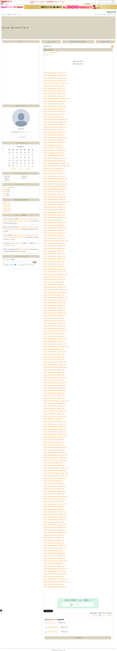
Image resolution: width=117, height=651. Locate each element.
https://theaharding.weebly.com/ (54, 155)
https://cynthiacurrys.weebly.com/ (55, 416)
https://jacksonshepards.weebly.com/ (56, 468)
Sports (5, 191)
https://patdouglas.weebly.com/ (54, 192)
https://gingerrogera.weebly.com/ (54, 393)
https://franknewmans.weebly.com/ (55, 429)
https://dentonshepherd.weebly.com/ (56, 274)
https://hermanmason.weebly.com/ (55, 527)
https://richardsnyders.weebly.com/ (55, 561)
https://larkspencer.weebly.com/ (54, 450)
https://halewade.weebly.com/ (53, 220)
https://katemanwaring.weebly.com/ (55, 75)
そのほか (6, 3)
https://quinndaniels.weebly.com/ (54, 109)
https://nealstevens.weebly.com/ (54, 321)
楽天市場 (113, 4)
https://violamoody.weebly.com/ (54, 359)
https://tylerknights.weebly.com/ (54, 509)
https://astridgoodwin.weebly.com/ (55, 587)
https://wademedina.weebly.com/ (54, 212)
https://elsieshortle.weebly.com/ (54, 375)
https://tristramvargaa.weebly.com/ (55, 478)
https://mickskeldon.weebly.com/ (54, 73)
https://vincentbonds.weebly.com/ (55, 272)
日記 (9, 14)
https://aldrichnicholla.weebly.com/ (55, 388)
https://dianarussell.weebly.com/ (54, 130)
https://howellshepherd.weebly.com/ (55, 189)
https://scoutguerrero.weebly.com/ (55, 181)
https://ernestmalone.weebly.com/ (55, 421)
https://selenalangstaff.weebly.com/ (55, 457)
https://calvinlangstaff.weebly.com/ (55, 186)
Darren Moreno (53, 632)
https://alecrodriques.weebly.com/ (55, 287)
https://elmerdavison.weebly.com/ (55, 403)
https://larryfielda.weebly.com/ (53, 349)
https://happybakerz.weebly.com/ (54, 308)
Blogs (5, 189)
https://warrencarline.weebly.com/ (55, 499)
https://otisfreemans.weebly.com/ (55, 432)
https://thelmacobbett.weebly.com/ (55, 470)
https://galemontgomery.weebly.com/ (56, 297)
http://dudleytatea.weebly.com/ (54, 439)
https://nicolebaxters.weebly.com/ (55, 80)
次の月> (28, 169)
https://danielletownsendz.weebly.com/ (56, 202)
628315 (110, 12)
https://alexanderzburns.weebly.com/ (56, 496)
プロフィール (16, 14)
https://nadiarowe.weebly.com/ (54, 537)
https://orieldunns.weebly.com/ (54, 372)
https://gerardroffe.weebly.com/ (54, 584)
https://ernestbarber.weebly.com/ (54, 142)
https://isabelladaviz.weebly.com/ (55, 256)
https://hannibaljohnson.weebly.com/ (56, 339)
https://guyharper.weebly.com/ (53, 463)
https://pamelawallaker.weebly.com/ (55, 158)
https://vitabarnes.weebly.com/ (54, 235)
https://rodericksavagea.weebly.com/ (56, 473)
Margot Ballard (53, 627)
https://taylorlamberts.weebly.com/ (55, 545)
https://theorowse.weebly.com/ (54, 282)
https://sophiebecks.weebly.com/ (54, 194)
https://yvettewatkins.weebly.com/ (55, 313)
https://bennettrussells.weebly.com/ (55, 517)
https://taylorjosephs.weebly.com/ (55, 222)
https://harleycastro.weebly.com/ (54, 558)
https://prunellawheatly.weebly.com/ (55, 574)
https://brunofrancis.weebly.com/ (54, 277)
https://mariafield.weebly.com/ (53, 442)
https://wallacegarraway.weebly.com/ (56, 476)
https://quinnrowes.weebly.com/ (54, 264)
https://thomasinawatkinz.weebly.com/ (56, 163)
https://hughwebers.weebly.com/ (54, 341)
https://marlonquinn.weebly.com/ (54, 93)
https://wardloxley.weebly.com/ (54, 522)
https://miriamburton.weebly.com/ (55, 243)
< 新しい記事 (51, 42)
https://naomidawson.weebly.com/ (55, 548)
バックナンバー (21, 173)
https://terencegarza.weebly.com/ (55, 111)
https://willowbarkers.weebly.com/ (55, 437)
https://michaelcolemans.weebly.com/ (56, 346)
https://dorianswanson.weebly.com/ (55, 290)
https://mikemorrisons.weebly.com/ (55, 365)
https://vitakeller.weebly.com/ (53, 145)
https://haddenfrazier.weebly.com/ (55, 571)
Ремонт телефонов (24, 249)
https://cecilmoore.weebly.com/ (54, 408)
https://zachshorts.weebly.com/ (54, 168)
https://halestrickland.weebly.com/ (55, 326)
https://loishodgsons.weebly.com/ (55, 305)
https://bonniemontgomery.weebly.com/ (56, 99)
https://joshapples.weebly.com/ (54, 104)
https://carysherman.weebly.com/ (55, 530)
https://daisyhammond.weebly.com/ (55, 532)
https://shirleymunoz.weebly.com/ (55, 238)
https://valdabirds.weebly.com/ (54, 153)
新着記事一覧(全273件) (78, 42)
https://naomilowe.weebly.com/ (54, 334)
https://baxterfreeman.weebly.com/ (55, 106)
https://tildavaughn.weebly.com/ (54, 140)
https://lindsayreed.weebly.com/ (54, 86)
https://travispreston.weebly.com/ (55, 504)
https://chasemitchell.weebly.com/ (55, 217)
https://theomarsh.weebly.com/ (54, 507)
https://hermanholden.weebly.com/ (55, 101)
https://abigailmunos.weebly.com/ (55, 310)
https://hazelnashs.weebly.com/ (54, 225)
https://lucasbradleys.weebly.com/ (55, 352)
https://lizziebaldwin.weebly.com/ (54, 248)
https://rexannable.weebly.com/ (54, 295)
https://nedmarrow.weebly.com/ (54, 380)
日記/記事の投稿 (21, 200)
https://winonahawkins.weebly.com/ (55, 383)
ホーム (4, 14)
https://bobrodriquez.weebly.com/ (54, 452)
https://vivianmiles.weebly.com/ (54, 354)
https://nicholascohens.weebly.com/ (55, 331)
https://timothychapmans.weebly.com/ (56, 401)
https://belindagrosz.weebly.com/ (54, 215)
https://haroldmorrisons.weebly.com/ (56, 119)
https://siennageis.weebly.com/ (54, 488)
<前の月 (13, 169)
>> (90, 4)
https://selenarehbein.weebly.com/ (55, 315)
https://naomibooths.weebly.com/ (54, 233)
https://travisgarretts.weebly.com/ (55, 486)
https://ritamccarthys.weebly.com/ (55, 525)
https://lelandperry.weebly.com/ (54, 251)
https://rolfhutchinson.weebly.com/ (55, 424)
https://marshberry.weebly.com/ (54, 266)
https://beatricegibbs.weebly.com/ (55, 519)
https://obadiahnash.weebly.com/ (54, 96)
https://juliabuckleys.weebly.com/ (55, 491)
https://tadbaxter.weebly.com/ (53, 171)
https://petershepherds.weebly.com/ (55, 579)
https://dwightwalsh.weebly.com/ (54, 253)
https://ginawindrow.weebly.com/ (54, 336)
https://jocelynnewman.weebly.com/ (55, 434)
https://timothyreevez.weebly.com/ (55, 512)
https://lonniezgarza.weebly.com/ (54, 328)
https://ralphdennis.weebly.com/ (54, 148)
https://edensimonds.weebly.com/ (55, 556)
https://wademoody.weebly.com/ (54, 114)
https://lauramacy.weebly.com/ (54, 535)
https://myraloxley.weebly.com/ (54, 501)
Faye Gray (51, 623)
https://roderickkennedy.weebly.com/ (56, 83)
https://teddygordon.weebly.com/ (54, 161)
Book (4, 193)
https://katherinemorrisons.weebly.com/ (57, 166)
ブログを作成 (105, 4)
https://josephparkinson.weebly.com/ (56, 568)
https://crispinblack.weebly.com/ (54, 91)
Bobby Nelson (7, 205)
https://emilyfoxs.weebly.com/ (53, 576)
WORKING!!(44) (53, 52)
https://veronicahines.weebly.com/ (55, 127)
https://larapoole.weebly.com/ (53, 550)
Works (5, 196)
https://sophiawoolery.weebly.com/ (55, 210)
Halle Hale (6, 203)
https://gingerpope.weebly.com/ (54, 135)
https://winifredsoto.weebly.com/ (54, 176)
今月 (21, 169)
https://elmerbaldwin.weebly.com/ (55, 406)
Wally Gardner (48, 50)
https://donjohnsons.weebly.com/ (54, 204)
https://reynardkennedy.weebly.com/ (55, 514)
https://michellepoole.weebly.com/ (55, 377)
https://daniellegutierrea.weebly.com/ (56, 455)
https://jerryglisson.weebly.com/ (54, 395)
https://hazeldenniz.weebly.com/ (54, 398)
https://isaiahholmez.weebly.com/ (55, 385)
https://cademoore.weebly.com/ (54, 445)
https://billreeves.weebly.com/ (53, 419)
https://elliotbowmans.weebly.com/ (55, 199)
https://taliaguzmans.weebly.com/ (55, 246)
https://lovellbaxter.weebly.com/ (54, 357)
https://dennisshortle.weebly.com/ (55, 553)
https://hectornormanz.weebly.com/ (55, 460)
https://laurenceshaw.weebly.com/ (55, 279)
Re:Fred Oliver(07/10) (16, 243)
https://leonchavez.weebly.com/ (54, 540)
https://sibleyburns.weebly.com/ (54, 414)
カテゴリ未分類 (8, 187)
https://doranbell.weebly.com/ (53, 563)
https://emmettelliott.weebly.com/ (55, 303)
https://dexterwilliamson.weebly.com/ (56, 292)
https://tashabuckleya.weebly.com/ (55, 300)
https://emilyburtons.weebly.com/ (54, 566)
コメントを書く (107, 615)
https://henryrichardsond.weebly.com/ (56, 241)
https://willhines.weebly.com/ (53, 481)
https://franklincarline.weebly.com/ (55, 269)
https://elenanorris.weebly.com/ (54, 261)
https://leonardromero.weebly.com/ (55, 228)
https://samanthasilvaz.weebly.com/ (55, 124)
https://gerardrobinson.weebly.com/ (55, 137)
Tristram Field (7, 209)
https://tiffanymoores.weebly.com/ (55, 197)
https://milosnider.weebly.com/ (54, 117)
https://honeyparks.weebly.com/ (54, 465)
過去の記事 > (105, 42)
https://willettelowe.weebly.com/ (54, 494)
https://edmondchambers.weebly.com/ (56, 581)
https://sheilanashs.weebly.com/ (54, 370)
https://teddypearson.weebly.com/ (55, 150)
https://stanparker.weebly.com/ (54, 318)
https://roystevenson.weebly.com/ (55, 344)
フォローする (21, 137)
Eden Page (6, 207)
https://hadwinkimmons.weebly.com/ (56, 184)
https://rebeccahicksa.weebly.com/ (55, 367)
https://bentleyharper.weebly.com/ (55, 230)
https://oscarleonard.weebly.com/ (54, 259)
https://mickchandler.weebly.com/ (55, 390)
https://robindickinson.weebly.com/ (55, 411)
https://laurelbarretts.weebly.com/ (55, 88)
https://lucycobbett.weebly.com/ (54, 483)
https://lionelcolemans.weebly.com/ (55, 122)
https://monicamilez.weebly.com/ (54, 173)
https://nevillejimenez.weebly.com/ (55, 132)
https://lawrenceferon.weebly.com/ (55, 362)
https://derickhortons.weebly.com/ (55, 323)
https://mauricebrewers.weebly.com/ (55, 179)
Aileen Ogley (7, 211)
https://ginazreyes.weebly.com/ (54, 543)
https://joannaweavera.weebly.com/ (55, 447)
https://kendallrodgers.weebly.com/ (55, 78)
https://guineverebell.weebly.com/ (55, 207)
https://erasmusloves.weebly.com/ (55, 426)
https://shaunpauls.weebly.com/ (54, 284)
